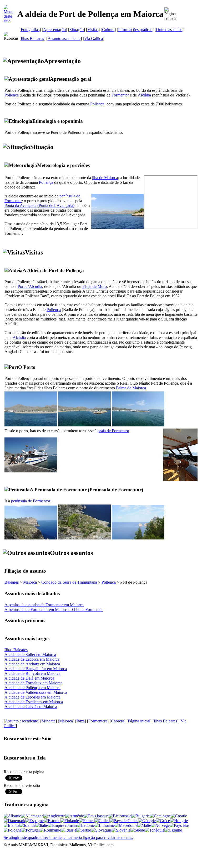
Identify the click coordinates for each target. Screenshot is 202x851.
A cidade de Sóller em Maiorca (30, 654)
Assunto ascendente (64, 38)
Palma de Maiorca (131, 388)
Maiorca (30, 582)
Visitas (92, 29)
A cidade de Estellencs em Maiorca (33, 702)
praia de (113, 431)
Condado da (69, 582)
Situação (76, 29)
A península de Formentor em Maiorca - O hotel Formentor (53, 609)
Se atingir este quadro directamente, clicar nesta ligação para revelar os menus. (68, 837)
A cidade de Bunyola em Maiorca (32, 673)
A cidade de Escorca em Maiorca (31, 659)
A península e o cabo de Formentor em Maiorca (44, 605)
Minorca (48, 721)
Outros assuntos (169, 29)
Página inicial (139, 721)
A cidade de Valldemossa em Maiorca (35, 692)
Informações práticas (135, 29)
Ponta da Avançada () (39, 205)
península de (30, 501)
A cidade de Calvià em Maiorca (30, 706)
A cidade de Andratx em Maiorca (32, 664)
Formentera (97, 721)
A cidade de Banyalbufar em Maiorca (35, 668)
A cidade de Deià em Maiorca (29, 678)
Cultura (108, 29)
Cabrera (117, 721)
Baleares (11, 582)
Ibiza (81, 721)
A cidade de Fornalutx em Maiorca (33, 683)
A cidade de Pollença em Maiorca (32, 687)
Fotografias (30, 29)
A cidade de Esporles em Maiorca (32, 697)
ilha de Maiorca (105, 177)
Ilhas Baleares (32, 38)
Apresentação (54, 29)
